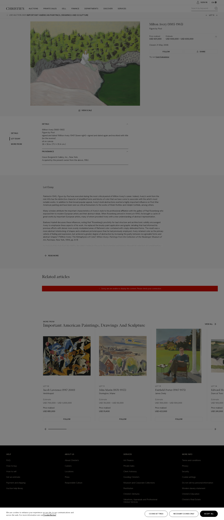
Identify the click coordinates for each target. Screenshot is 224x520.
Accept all (209, 514)
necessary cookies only (183, 514)
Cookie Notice (50, 515)
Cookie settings (156, 514)
